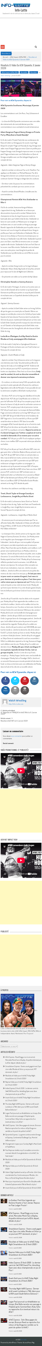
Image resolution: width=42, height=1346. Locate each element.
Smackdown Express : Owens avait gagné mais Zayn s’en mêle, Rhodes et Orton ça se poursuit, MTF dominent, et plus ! (23, 1069)
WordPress (13, 1342)
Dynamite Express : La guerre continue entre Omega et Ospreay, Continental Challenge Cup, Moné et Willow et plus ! (23, 1137)
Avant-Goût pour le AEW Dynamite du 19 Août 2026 (23, 1188)
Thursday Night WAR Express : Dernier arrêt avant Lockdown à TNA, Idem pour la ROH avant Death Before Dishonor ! (22, 1107)
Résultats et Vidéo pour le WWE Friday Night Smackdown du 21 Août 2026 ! (24, 1242)
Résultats (33, 72)
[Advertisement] (21, 31)
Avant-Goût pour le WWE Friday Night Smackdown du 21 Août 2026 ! (23, 1279)
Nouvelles (24, 72)
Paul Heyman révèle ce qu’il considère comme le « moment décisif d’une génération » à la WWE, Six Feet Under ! (22, 1153)
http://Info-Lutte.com (16, 704)
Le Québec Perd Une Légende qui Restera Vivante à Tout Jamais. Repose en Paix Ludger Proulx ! (24, 1203)
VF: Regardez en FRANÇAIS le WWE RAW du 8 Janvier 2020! (19, 713)
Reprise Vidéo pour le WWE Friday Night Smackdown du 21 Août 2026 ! (24, 1253)
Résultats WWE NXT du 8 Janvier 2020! (14, 721)
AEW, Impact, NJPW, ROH (18, 57)
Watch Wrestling (5, 75)
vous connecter (16, 736)
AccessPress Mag (28, 1342)
